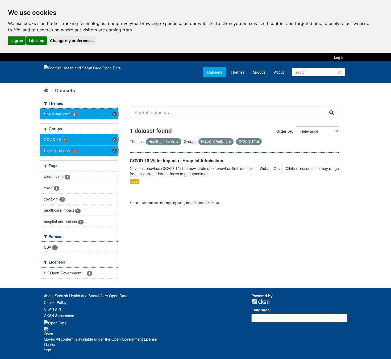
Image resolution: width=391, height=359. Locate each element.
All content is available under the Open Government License (106, 339)
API (194, 202)
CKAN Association (59, 315)
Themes (237, 72)
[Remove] (177, 142)
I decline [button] (36, 40)
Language (260, 309)
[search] (332, 112)
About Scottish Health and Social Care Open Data (85, 295)
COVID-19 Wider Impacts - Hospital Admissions (177, 160)
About (279, 72)
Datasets (214, 72)
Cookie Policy (55, 302)
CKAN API (52, 309)
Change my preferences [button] (72, 40)
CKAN (260, 301)
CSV (134, 181)
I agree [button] (17, 40)
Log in (339, 57)
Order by (284, 131)
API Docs (211, 202)
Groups (259, 72)
